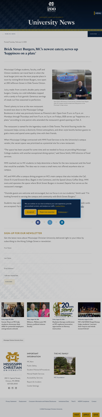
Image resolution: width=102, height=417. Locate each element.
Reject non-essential (47, 212)
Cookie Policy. (60, 206)
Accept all (30, 212)
